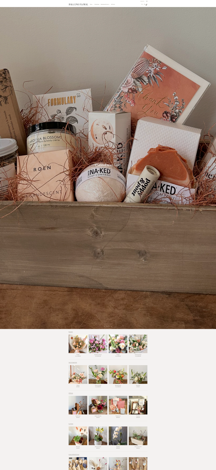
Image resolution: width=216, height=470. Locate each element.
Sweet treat (78, 416)
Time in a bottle (98, 385)
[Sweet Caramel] (138, 344)
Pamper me (118, 416)
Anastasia (138, 385)
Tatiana (77, 385)
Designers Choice (98, 354)
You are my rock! (138, 446)
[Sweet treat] (78, 405)
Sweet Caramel (138, 354)
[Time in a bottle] (98, 374)
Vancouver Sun (98, 446)
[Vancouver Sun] (98, 435)
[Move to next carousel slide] (111, 326)
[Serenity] (118, 435)
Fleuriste (138, 416)
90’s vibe (78, 446)
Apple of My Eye (98, 416)
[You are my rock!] (138, 435)
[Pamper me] (118, 405)
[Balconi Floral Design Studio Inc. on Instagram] (146, 1)
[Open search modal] (142, 4)
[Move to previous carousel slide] (104, 326)
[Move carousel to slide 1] (106, 326)
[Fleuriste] (138, 405)
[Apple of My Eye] (98, 405)
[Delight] (118, 344)
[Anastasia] (138, 374)
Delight (118, 354)
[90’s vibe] (78, 435)
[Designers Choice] (98, 344)
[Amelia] (78, 344)
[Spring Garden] (118, 374)
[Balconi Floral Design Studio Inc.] (78, 4)
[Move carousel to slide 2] (108, 326)
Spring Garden (118, 385)
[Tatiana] (78, 374)
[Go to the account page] (144, 4)
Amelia (77, 354)
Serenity (118, 446)
